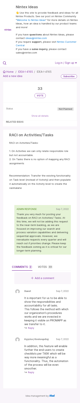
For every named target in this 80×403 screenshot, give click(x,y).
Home (10, 71)
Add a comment (44, 278)
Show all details (40, 115)
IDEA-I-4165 (25, 71)
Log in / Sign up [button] (65, 62)
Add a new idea (12, 76)
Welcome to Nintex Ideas (31, 19)
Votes (45, 266)
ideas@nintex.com (36, 38)
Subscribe (69, 76)
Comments (21, 266)
